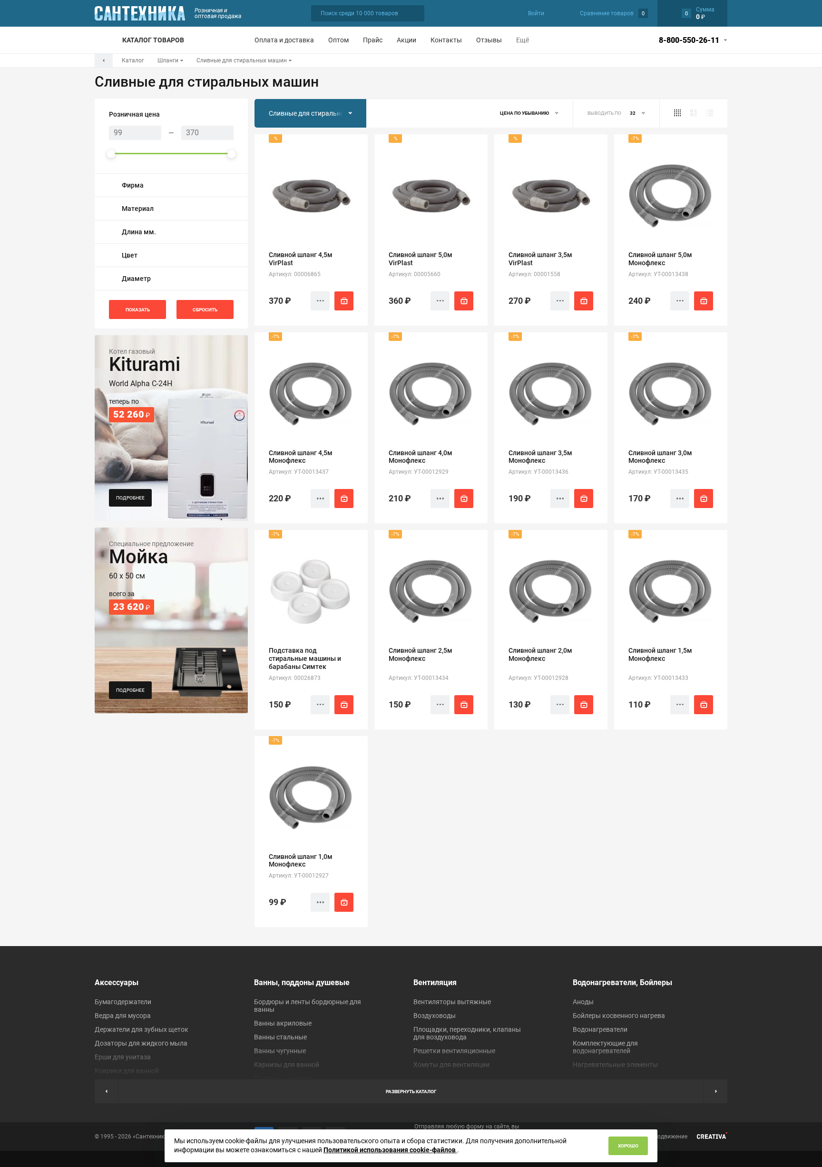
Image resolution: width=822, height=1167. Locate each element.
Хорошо (628, 1145)
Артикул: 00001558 (534, 274)
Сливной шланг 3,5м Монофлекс (540, 457)
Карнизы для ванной (286, 1064)
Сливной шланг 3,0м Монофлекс (660, 457)
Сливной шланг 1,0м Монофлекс (301, 860)
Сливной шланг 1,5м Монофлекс (660, 654)
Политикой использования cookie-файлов (390, 1150)
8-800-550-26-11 (689, 40)
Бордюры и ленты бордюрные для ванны (307, 1005)
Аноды (583, 1002)
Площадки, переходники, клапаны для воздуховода (467, 1033)
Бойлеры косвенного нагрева (619, 1015)
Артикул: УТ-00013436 (538, 472)
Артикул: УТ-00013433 (658, 678)
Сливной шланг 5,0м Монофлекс (660, 259)
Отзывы (489, 40)
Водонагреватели (600, 1029)
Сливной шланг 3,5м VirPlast (540, 259)
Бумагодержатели (123, 1002)
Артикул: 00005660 (414, 274)
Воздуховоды (434, 1015)
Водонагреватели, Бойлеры (622, 982)
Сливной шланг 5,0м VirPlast (420, 259)
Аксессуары (116, 982)
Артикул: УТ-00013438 (658, 274)
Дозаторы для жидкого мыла (141, 1043)
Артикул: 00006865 (295, 274)
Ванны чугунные (280, 1051)
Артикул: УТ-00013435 (658, 472)
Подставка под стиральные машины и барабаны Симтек (305, 658)
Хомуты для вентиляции (451, 1064)
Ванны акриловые (283, 1023)
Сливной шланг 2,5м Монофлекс (420, 654)
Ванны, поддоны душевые (302, 982)
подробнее (130, 497)
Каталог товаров (153, 40)
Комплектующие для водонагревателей (605, 1047)
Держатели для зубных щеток (141, 1029)
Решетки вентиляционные (454, 1051)
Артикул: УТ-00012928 (538, 678)
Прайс (372, 40)
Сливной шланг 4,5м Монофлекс (301, 457)
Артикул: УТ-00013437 (299, 472)
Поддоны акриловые (287, 1078)
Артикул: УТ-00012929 (419, 472)
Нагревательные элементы (615, 1064)
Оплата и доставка (284, 40)
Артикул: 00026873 (295, 678)
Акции (406, 40)
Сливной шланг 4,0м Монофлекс (420, 457)
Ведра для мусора (123, 1015)
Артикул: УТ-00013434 (419, 678)
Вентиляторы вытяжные (452, 1002)
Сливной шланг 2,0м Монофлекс (540, 654)
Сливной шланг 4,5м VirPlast (301, 259)
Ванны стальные (280, 1037)
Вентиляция (435, 982)
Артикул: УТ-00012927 (299, 875)
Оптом (338, 40)
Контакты (446, 40)
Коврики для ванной (127, 1071)
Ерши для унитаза (123, 1057)
